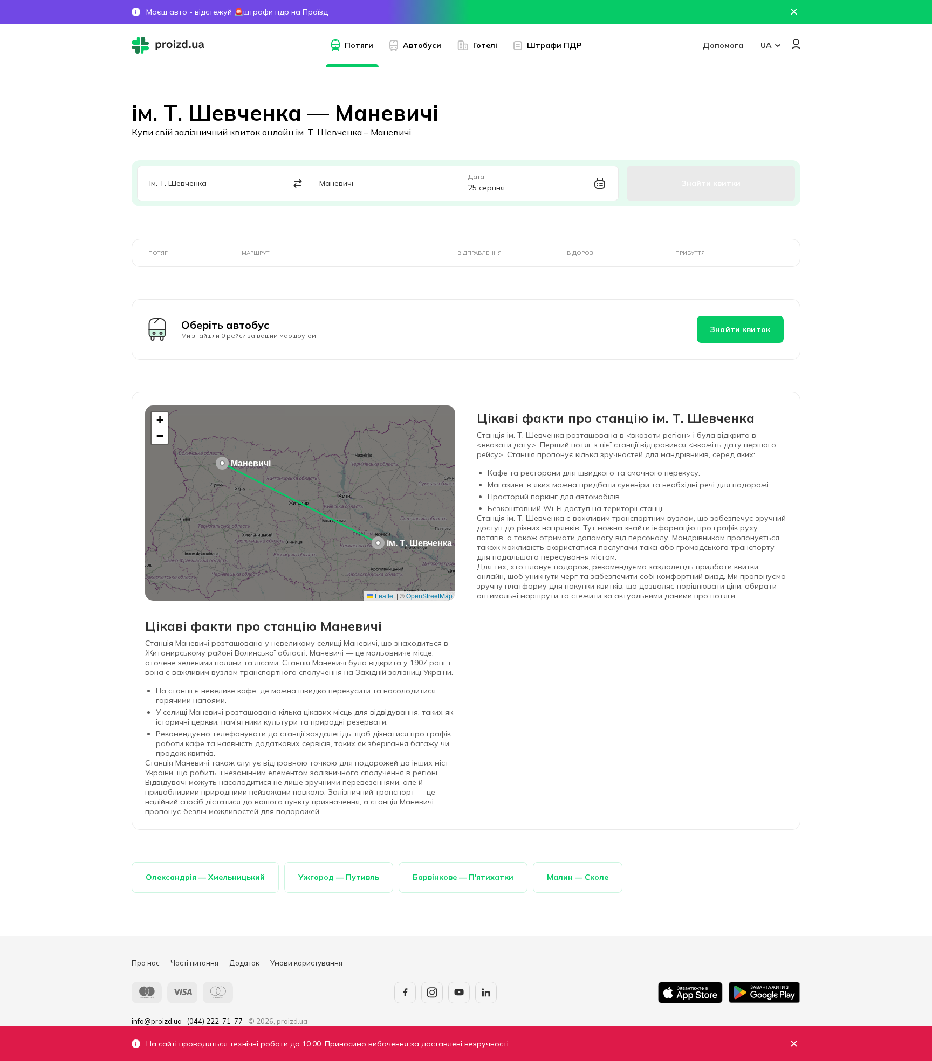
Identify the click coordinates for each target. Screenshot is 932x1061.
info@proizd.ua (157, 1021)
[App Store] (690, 992)
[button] (378, 542)
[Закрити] (793, 1043)
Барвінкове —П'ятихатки (463, 877)
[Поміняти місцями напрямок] (298, 183)
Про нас (146, 963)
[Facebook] (405, 992)
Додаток (244, 963)
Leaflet (384, 595)
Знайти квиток (740, 329)
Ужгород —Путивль (338, 877)
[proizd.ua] (170, 45)
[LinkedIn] (486, 992)
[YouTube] (459, 992)
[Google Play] (764, 992)
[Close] (793, 11)
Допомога (723, 45)
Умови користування (306, 963)
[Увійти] (796, 44)
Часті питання (194, 963)
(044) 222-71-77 (215, 1021)
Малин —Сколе (577, 877)
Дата (476, 177)
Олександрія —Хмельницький (205, 877)
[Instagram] (432, 992)
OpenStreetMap (429, 595)
